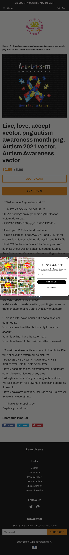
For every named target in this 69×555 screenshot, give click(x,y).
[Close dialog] (67, 259)
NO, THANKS (51, 287)
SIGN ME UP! (51, 282)
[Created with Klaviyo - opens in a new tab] (34, 297)
